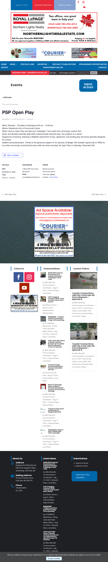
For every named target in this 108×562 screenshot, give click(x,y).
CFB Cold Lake (27, 64)
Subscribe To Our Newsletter (83, 476)
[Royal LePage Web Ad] (54, 42)
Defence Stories (50, 305)
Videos (83, 316)
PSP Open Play (10, 194)
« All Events (7, 97)
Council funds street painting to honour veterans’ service (55, 367)
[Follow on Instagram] (83, 2)
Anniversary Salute (53, 68)
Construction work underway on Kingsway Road (56, 410)
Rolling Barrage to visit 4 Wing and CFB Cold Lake (55, 431)
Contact (102, 68)
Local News (47, 293)
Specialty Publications (64, 64)
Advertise (42, 64)
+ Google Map (53, 177)
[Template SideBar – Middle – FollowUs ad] (54, 231)
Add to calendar (13, 155)
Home (4, 64)
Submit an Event (82, 466)
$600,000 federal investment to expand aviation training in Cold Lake (55, 276)
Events (4, 68)
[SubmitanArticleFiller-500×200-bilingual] (84, 57)
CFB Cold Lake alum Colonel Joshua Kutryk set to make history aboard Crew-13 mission (56, 343)
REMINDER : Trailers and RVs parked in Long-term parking (56, 318)
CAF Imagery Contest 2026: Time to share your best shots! (71, 73)
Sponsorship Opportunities (93, 64)
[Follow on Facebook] (78, 2)
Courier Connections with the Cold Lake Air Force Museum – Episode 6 (83, 296)
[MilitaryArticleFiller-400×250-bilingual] (54, 257)
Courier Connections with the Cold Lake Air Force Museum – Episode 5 (83, 347)
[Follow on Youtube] (84, 7)
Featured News (53, 290)
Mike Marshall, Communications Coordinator (49, 285)
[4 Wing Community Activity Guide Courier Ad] (23, 57)
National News (48, 313)
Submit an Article (65, 5)
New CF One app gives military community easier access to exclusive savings (56, 388)
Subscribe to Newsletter (43, 5)
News (12, 64)
